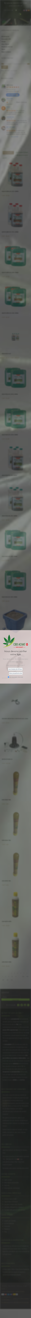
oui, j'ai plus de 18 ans (15, 669)
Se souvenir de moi (16, 677)
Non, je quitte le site (15, 673)
